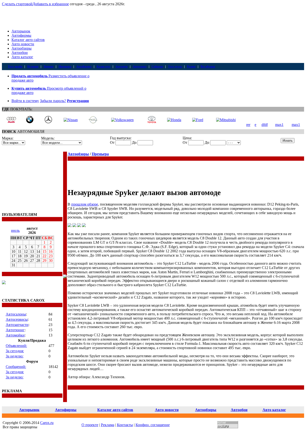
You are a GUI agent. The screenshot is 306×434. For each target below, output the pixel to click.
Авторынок (20, 31)
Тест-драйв (15, 66)
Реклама (107, 425)
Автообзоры (21, 48)
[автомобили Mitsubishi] (226, 120)
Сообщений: (16, 367)
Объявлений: (16, 346)
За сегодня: (15, 351)
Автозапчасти (17, 325)
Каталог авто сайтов (28, 40)
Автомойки (15, 335)
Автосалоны (16, 314)
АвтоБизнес (84, 66)
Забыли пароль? (53, 101)
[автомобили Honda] (174, 120)
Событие (157, 66)
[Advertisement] (32, 181)
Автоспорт (140, 66)
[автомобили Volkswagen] (122, 120)
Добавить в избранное (51, 4)
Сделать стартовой (17, 4)
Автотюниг (15, 330)
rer (248, 125)
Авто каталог (22, 57)
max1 (279, 125)
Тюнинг (49, 66)
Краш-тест (103, 66)
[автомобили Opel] (93, 122)
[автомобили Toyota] (152, 122)
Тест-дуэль (175, 66)
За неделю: (14, 356)
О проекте (90, 425)
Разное (191, 66)
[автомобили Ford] (197, 120)
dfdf (265, 125)
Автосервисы (17, 319)
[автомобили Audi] (11, 122)
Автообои (19, 53)
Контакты (125, 425)
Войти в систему (25, 101)
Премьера (65, 66)
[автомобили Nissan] (71, 120)
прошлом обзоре (84, 204)
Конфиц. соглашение (153, 425)
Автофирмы (21, 35)
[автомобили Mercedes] (48, 122)
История (32, 66)
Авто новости (22, 44)
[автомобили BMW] (29, 122)
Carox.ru (47, 423)
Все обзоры (208, 66)
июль (15, 230)
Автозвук (121, 66)
